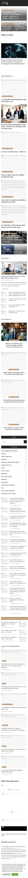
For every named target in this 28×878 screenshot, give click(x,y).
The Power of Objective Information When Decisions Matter (17, 599)
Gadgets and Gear (6, 456)
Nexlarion (4, 473)
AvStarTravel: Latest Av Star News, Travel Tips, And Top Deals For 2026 (13, 277)
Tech (2, 488)
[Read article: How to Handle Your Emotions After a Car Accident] (23, 632)
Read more (6, 288)
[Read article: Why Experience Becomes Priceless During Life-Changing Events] (14, 416)
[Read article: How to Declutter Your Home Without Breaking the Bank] (14, 164)
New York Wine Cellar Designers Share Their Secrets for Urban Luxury (13, 226)
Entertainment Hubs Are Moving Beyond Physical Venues (18, 553)
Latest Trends (5, 470)
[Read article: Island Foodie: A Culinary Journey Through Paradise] (4, 312)
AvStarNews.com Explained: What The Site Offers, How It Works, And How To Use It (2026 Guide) (20, 249)
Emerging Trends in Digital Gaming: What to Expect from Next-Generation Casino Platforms (17, 500)
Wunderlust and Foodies (9, 272)
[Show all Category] (25, 646)
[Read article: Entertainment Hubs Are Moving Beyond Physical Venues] (5, 555)
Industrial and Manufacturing (10, 462)
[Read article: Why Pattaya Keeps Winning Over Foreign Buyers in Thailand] (5, 548)
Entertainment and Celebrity (9, 233)
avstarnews (19, 853)
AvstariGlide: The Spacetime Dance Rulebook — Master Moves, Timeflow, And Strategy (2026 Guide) (12, 239)
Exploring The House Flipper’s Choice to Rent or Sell (9, 638)
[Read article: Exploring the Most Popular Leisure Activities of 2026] (4, 300)
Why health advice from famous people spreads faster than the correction (14, 401)
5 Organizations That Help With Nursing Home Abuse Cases (18, 517)
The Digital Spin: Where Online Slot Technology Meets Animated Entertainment (18, 524)
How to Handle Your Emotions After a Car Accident (8, 631)
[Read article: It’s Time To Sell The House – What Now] (14, 141)
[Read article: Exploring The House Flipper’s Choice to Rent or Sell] (23, 639)
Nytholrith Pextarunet (8, 280)
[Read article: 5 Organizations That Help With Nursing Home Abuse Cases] (14, 88)
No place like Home (7, 96)
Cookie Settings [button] (6, 874)
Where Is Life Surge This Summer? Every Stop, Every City (18, 582)
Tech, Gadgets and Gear (8, 490)
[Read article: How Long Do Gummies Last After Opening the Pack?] (4, 306)
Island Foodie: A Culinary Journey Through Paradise (17, 311)
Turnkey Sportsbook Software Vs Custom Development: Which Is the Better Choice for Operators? (18, 609)
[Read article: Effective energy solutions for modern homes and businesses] (5, 568)
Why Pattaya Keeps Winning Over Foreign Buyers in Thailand (18, 547)
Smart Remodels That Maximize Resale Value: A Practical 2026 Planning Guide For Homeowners (13, 126)
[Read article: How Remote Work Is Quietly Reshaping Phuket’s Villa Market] (5, 541)
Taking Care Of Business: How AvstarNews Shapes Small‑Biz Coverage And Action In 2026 (14, 345)
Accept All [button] (15, 874)
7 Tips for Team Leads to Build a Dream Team (6, 28)
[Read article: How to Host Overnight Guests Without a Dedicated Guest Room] (14, 189)
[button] (25, 40)
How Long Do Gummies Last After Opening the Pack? (17, 305)
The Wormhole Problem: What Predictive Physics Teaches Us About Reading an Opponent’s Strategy (17, 591)
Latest (3, 468)
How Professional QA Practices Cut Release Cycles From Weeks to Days (18, 575)
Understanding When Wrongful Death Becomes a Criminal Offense (9, 623)
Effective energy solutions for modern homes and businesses (17, 567)
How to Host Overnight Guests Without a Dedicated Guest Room (13, 201)
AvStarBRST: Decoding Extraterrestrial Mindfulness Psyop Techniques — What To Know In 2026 (13, 62)
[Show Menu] (26, 3)
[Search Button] (25, 441)
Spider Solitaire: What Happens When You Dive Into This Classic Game (14, 373)
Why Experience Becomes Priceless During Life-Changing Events (14, 428)
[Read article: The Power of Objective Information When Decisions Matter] (5, 600)
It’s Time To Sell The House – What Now (13, 152)
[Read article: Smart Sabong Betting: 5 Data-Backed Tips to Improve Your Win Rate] (5, 533)
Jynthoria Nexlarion (16, 505)
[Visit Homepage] (5, 3)
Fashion (3, 453)
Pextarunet (4, 482)
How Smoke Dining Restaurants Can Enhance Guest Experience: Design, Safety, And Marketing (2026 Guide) (17, 294)
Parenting (4, 479)
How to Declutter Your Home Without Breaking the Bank (12, 176)
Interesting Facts (14, 340)
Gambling (4, 459)
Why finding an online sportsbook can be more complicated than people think (17, 509)
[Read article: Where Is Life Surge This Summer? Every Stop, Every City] (5, 583)
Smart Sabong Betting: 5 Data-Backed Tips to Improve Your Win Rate (18, 532)
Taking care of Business (8, 10)
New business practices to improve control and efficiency (17, 560)
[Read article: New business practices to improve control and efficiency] (5, 562)
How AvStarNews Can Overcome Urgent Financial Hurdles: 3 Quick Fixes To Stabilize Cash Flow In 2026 (11, 15)
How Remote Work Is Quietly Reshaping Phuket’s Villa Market (18, 540)
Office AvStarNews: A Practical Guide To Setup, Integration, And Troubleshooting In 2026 (20, 25)
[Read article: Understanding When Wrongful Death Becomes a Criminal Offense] (23, 624)
